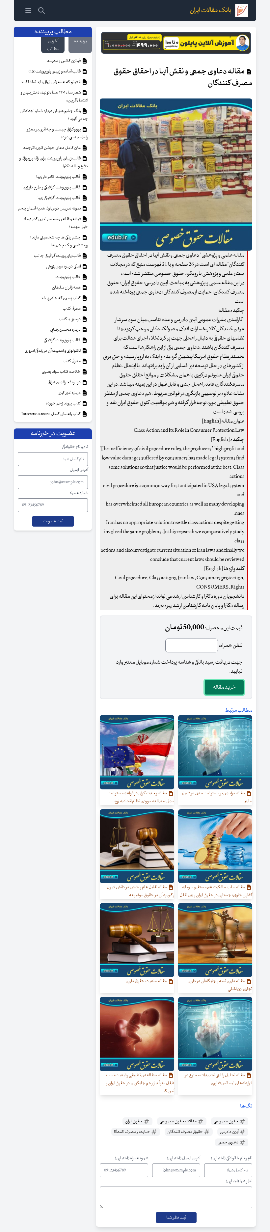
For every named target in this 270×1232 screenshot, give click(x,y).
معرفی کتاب (72, 309)
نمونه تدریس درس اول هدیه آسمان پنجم (49, 208)
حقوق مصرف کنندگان (185, 1132)
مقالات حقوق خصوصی (178, 1121)
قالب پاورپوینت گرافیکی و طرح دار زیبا (51, 187)
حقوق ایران (134, 1121)
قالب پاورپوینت (68, 277)
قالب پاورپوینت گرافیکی (62, 340)
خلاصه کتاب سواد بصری (61, 372)
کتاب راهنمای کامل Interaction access (51, 414)
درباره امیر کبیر (70, 393)
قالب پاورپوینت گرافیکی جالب (57, 256)
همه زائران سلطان (66, 287)
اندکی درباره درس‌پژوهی (63, 266)
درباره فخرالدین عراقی (64, 382)
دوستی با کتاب (70, 319)
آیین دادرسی (229, 1132)
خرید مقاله (224, 687)
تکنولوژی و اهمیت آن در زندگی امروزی (52, 351)
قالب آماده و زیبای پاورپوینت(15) (54, 71)
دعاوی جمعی (228, 1142)
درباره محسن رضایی (65, 330)
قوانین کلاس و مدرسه (64, 61)
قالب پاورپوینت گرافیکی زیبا (59, 198)
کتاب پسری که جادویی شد (60, 298)
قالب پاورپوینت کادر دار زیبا (58, 177)
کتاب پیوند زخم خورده (63, 403)
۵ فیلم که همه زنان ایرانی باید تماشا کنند (50, 82)
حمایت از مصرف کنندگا (132, 1132)
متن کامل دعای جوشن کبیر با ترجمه (52, 148)
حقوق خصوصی (226, 1121)
